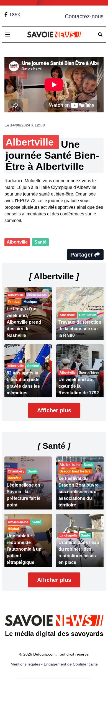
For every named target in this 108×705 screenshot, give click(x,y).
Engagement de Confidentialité (71, 664)
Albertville (17, 242)
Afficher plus (54, 410)
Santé (40, 242)
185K (15, 14)
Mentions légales (25, 664)
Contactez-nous (84, 16)
